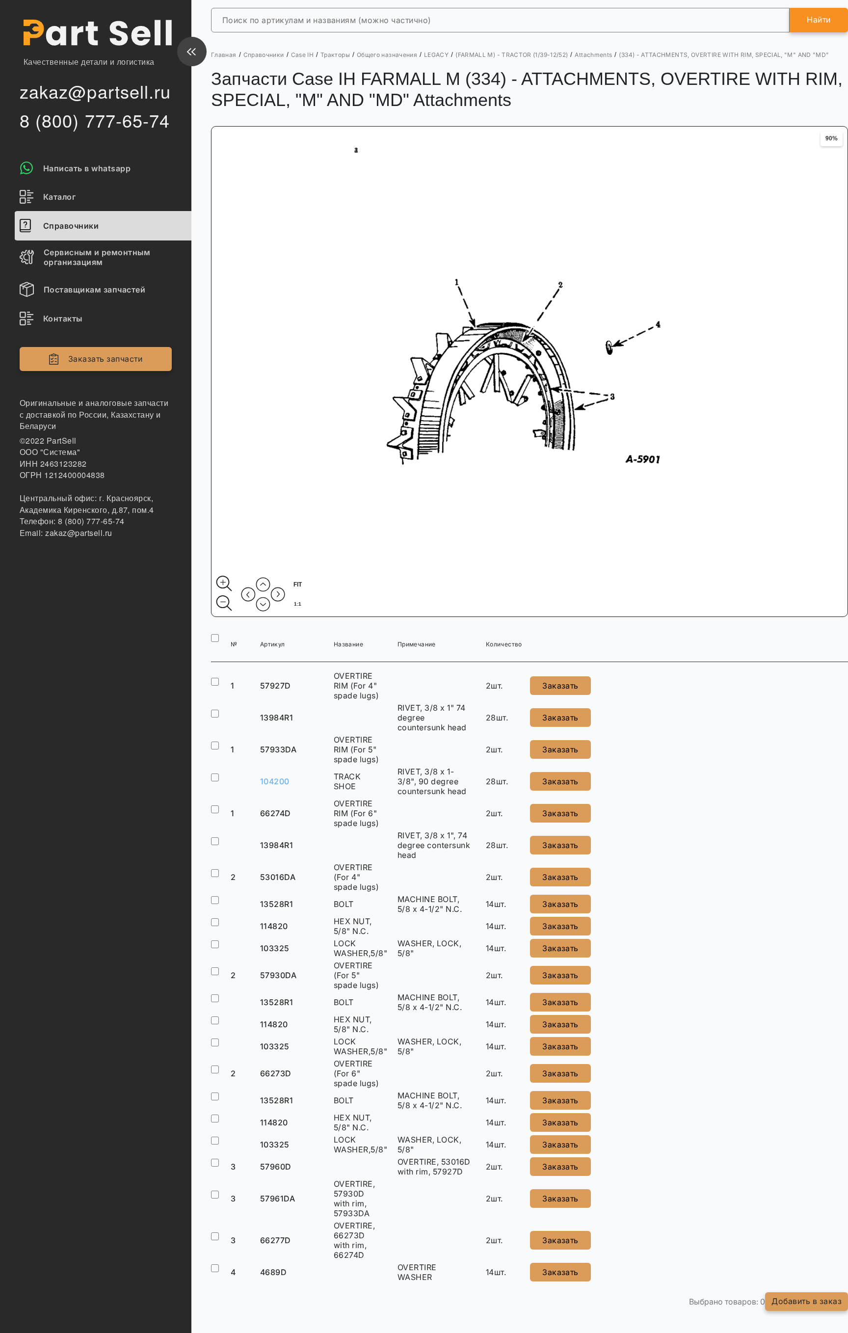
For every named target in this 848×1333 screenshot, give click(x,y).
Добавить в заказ (806, 1301)
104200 (275, 781)
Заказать (560, 686)
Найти (818, 20)
